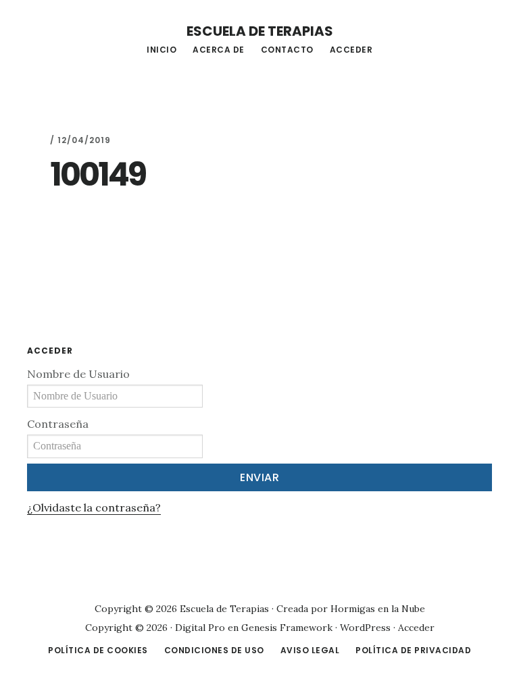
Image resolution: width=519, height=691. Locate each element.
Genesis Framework (286, 627)
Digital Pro (200, 627)
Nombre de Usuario (78, 374)
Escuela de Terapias (260, 31)
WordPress (365, 627)
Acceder (416, 627)
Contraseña (58, 424)
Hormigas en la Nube (377, 609)
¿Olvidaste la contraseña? (94, 507)
